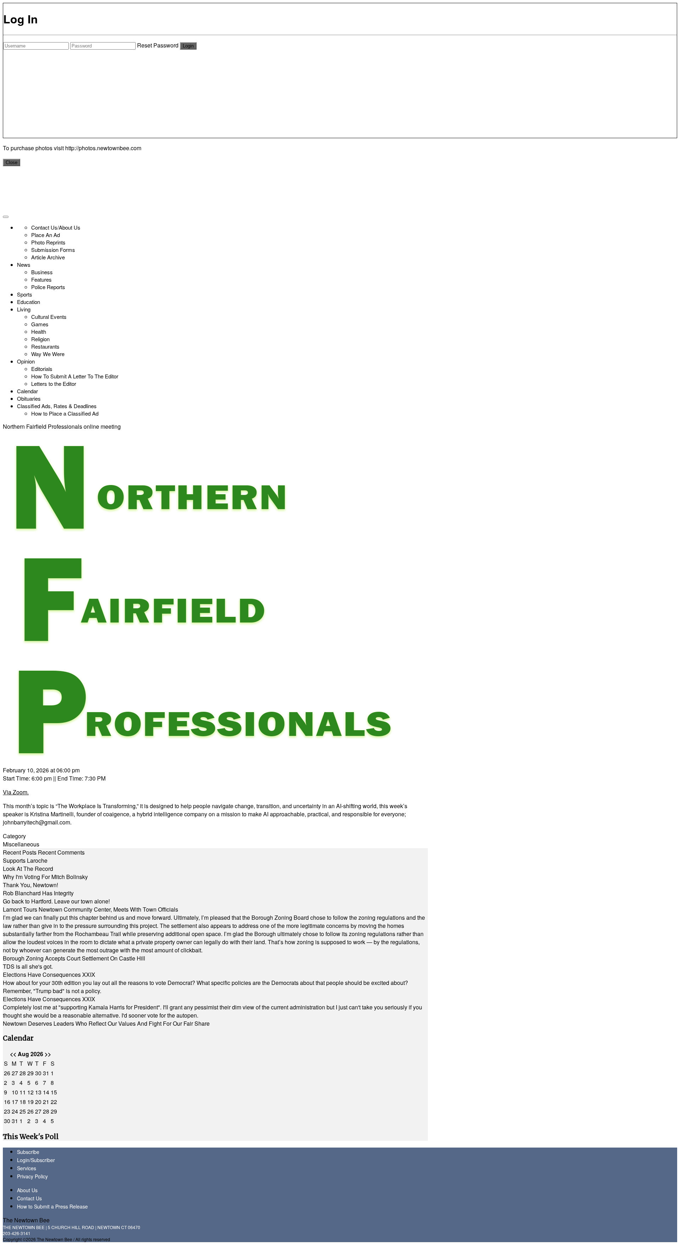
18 (22, 1102)
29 (30, 1073)
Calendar (27, 391)
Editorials (41, 368)
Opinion (26, 361)
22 (54, 1102)
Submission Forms (53, 249)
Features (41, 279)
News (23, 264)
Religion (40, 339)
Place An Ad (45, 234)
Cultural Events (49, 316)
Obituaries (29, 398)
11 (22, 1092)
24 (15, 1111)
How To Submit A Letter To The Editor (74, 376)
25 (22, 1111)
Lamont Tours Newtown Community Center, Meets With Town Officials (90, 909)
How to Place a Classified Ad (64, 413)
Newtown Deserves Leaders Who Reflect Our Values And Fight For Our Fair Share (106, 1023)
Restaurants (45, 346)
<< (13, 1054)
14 (46, 1092)
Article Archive (48, 257)
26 (7, 1073)
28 (22, 1073)
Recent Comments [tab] (61, 852)
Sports (24, 294)
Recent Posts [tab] (19, 852)
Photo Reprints (48, 242)
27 (15, 1073)
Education (28, 301)
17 (15, 1102)
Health (38, 331)
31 (46, 1073)
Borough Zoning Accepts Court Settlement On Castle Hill (74, 958)
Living (23, 309)
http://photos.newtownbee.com (103, 148)
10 (15, 1092)
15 (54, 1092)
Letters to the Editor (53, 383)
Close (11, 162)
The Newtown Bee (26, 1220)
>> (48, 1054)
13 (38, 1092)
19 (30, 1102)
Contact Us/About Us (55, 227)
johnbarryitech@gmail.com (36, 822)
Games (40, 324)
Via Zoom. (16, 792)
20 (38, 1102)
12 (30, 1092)
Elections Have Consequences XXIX (49, 974)
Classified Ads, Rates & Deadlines (57, 406)
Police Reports (48, 287)
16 (7, 1102)
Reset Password (157, 45)
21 (46, 1102)
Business (42, 272)
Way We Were (47, 353)
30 (38, 1073)
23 (7, 1111)
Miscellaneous (21, 844)
